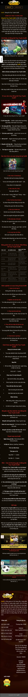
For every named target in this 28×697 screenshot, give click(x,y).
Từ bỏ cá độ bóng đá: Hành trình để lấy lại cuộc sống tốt (14, 576)
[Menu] (2, 2)
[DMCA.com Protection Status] (7, 682)
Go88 (2, 12)
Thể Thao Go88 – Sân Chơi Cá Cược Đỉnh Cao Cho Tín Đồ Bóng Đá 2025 (14, 550)
